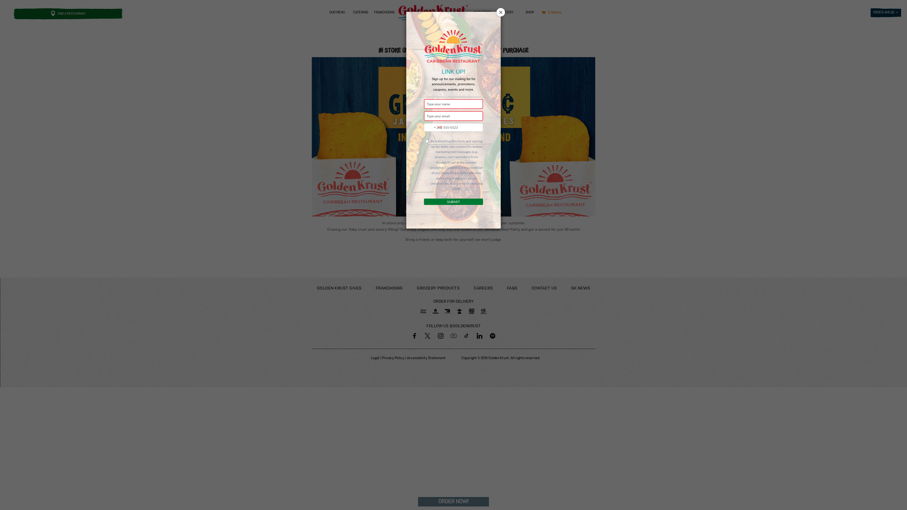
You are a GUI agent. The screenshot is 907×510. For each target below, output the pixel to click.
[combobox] (433, 127)
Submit (453, 202)
